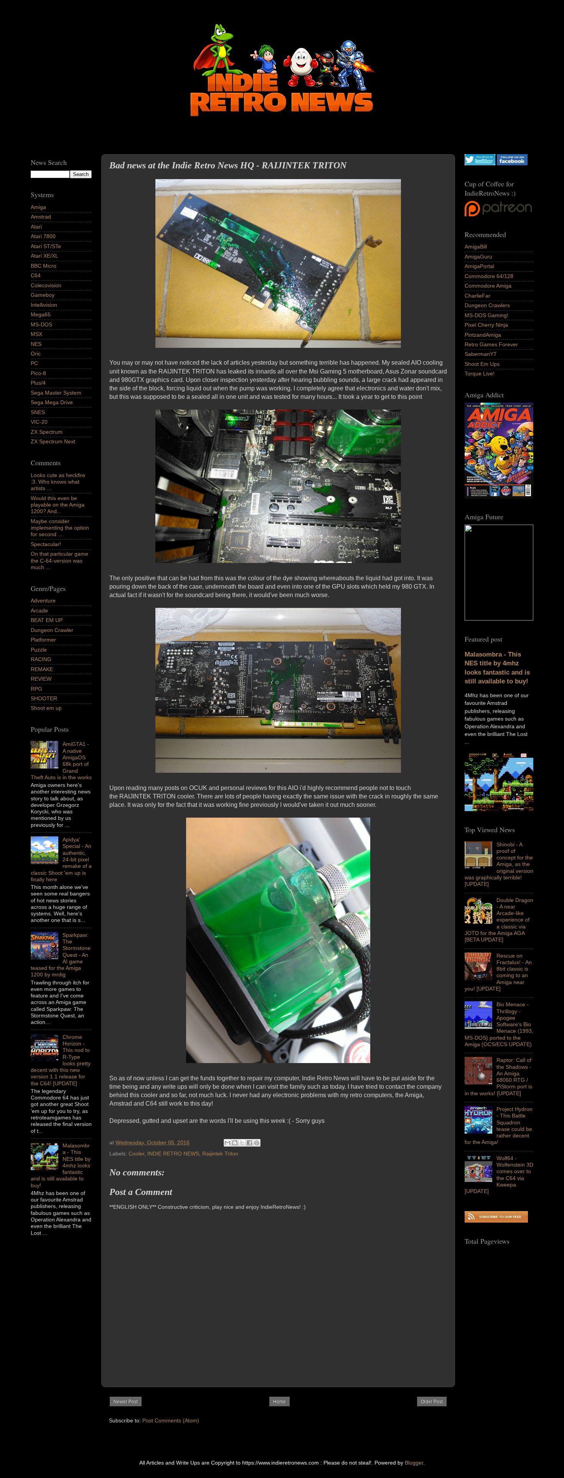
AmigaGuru (478, 256)
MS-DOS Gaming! (486, 315)
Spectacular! (46, 544)
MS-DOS (41, 324)
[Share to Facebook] (249, 1143)
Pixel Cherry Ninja (486, 325)
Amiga (38, 207)
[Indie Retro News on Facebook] (512, 163)
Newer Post (126, 1401)
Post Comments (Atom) (170, 1420)
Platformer (43, 640)
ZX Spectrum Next (53, 441)
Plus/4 (38, 383)
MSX (36, 334)
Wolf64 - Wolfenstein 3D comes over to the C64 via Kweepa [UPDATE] (499, 1174)
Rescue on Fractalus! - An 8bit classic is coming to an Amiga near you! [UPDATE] (498, 972)
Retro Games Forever (491, 344)
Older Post (432, 1401)
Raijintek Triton (220, 1153)
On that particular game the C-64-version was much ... (59, 560)
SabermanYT (481, 354)
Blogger (414, 1463)
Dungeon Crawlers (487, 305)
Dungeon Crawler (52, 630)
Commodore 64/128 (489, 276)
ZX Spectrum (47, 432)
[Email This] (227, 1143)
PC (34, 363)
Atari (36, 227)
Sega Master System (56, 393)
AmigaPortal (479, 266)
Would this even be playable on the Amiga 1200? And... (57, 505)
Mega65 (41, 314)
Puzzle (39, 650)
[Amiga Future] (499, 497)
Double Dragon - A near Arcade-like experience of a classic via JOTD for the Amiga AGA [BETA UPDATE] (499, 920)
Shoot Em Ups (482, 364)
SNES (38, 412)
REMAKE (42, 669)
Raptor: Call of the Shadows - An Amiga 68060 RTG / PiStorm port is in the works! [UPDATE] (498, 1076)
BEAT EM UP (47, 620)
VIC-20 (39, 422)
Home (279, 1401)
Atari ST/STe (46, 246)
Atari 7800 (43, 236)
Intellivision (44, 305)
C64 (36, 275)
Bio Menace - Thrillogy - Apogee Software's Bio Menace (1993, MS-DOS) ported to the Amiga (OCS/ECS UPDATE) (499, 1024)
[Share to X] (242, 1143)
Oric (36, 354)
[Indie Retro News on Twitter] (480, 163)
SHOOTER (44, 698)
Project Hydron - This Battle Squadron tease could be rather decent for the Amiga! (499, 1125)
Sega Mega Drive (52, 402)
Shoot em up (46, 708)
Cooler (136, 1153)
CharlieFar (477, 296)
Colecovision (46, 285)
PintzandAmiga (483, 335)
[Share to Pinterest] (257, 1143)
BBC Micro (43, 266)
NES (36, 344)
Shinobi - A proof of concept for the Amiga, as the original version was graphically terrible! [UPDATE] (499, 864)
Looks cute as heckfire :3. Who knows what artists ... (58, 482)
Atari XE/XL (44, 256)
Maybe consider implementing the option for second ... (60, 528)
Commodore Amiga (488, 286)
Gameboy (42, 295)
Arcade (39, 610)
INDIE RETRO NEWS (173, 1153)
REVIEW (41, 679)
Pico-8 (38, 373)
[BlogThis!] (235, 1143)
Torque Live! (480, 373)
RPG (36, 689)
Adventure (43, 600)
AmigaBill (476, 247)
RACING (41, 659)
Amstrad (41, 217)
